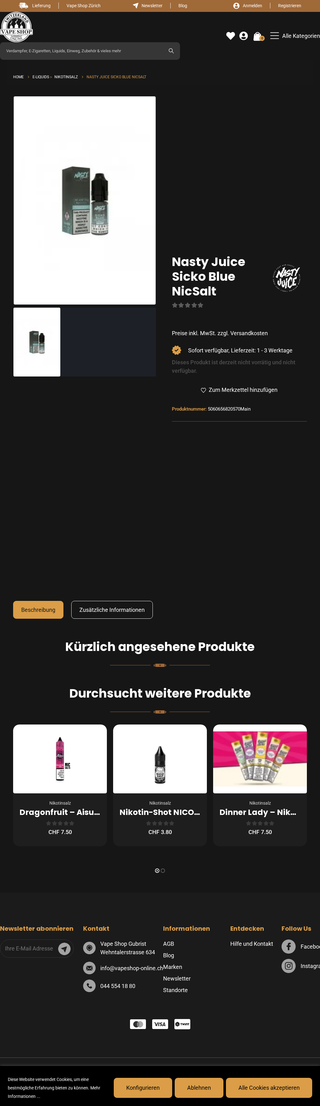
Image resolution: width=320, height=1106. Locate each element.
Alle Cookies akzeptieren (269, 1087)
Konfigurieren (143, 1087)
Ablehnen (199, 1087)
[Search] (171, 51)
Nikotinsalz (60, 803)
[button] (295, 35)
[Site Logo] (16, 27)
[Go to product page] (60, 759)
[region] (160, 1086)
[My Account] (243, 36)
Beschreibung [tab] (38, 610)
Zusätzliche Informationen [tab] (112, 610)
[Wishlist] (230, 36)
